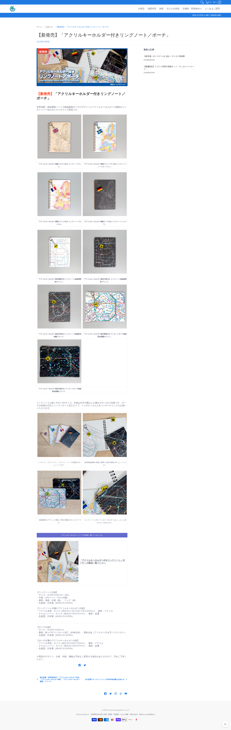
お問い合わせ (134, 714)
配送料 (110, 714)
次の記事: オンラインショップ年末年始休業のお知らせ (104, 679)
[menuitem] (202, 2)
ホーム (39, 27)
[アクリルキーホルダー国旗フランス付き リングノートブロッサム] (59, 194)
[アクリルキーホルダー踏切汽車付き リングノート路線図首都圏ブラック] (59, 306)
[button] (211, 2)
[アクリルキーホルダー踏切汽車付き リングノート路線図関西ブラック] (105, 252)
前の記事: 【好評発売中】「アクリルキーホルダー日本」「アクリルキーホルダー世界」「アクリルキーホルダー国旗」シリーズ (60, 679)
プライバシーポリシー (82, 714)
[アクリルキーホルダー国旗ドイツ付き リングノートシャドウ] (105, 194)
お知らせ (49, 27)
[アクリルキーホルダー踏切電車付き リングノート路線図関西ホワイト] (59, 252)
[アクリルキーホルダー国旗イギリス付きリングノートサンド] (59, 136)
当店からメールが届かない (147, 714)
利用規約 (116, 714)
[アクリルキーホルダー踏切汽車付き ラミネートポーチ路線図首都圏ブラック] (59, 361)
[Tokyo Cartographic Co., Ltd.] (12, 9)
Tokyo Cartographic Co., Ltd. (118, 710)
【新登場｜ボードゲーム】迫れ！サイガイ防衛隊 (164, 56)
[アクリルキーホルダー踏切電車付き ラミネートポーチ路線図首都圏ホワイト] (105, 306)
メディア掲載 (124, 714)
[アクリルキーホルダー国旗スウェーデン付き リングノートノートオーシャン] (105, 136)
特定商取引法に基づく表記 (99, 714)
